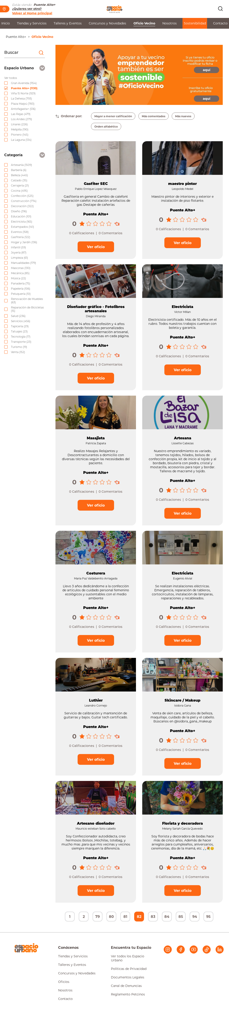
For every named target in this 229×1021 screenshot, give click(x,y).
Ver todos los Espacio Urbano (127, 958)
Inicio (5, 23)
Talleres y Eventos (68, 23)
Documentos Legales (127, 977)
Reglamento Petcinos (128, 994)
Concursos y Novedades (107, 23)
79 (97, 917)
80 (111, 917)
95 (208, 917)
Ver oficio (96, 247)
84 (166, 917)
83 (153, 917)
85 (180, 917)
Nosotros (169, 23)
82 (139, 917)
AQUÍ (206, 70)
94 (194, 917)
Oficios (63, 982)
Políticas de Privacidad (128, 969)
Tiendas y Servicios (32, 23)
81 (125, 917)
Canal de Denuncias (126, 986)
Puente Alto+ (16, 37)
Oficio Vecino (144, 23)
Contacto (220, 23)
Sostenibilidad (195, 23)
